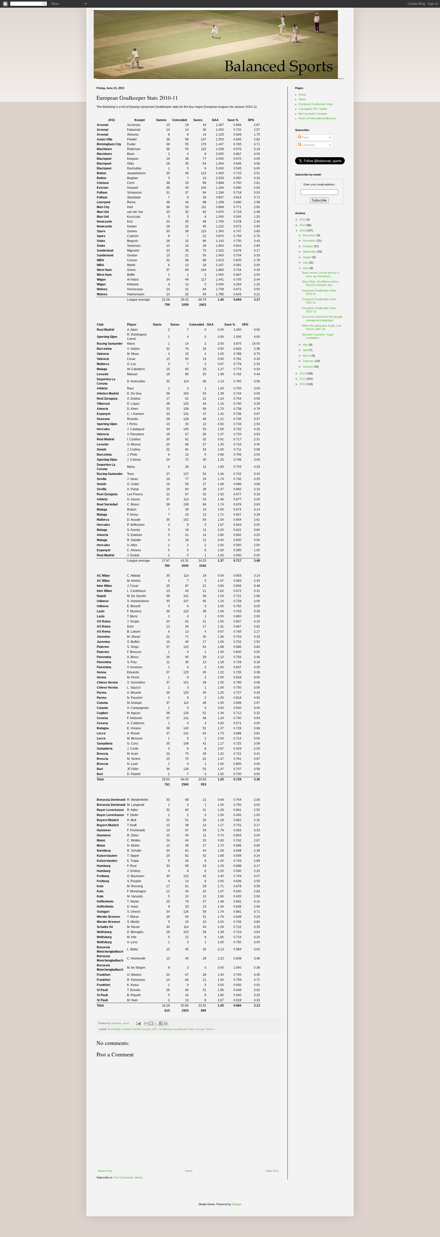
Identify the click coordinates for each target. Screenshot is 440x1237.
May (306, 344)
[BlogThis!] (151, 1023)
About (302, 99)
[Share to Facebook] (160, 1023)
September (310, 251)
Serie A (210, 1029)
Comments (308, 145)
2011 (302, 378)
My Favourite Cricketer (313, 113)
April (306, 350)
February (309, 360)
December (310, 235)
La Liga (199, 1029)
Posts (305, 137)
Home (189, 1170)
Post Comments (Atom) (128, 1177)
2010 (302, 384)
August (307, 257)
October (308, 246)
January (308, 366)
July (306, 262)
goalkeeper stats (184, 1029)
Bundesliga (114, 1029)
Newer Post (105, 1170)
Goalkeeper (166, 1029)
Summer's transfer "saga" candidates (318, 336)
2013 (302, 230)
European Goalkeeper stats (316, 104)
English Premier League (137, 1029)
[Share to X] (156, 1023)
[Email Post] (138, 1023)
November (310, 240)
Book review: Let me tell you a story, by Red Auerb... (320, 274)
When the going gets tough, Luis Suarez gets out (321, 327)
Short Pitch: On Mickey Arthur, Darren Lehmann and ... (320, 283)
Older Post (272, 1170)
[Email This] (146, 1023)
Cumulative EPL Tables (313, 108)
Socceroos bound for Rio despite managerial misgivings (322, 318)
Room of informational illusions (317, 118)
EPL (155, 1029)
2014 (302, 225)
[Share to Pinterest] (165, 1023)
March (307, 355)
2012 (302, 373)
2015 (302, 219)
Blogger (236, 1204)
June (306, 268)
